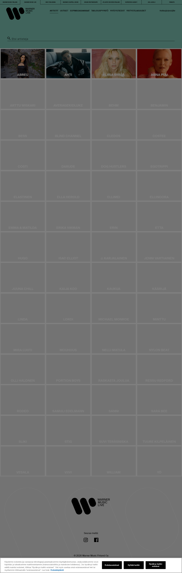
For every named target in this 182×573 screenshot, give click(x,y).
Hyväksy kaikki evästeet (155, 565)
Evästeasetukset (112, 565)
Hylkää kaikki (134, 565)
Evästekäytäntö (57, 570)
